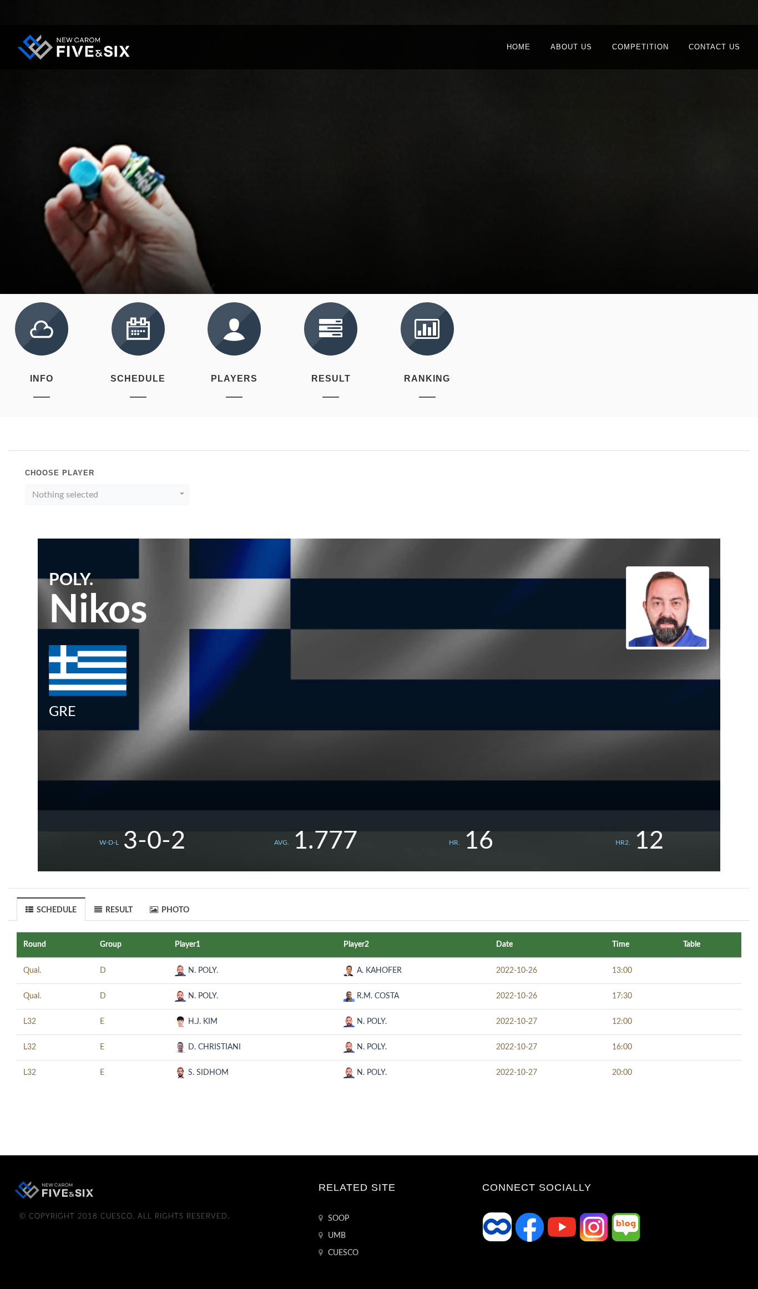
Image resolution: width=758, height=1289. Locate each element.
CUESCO (342, 1253)
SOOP (337, 1218)
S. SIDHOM (207, 1073)
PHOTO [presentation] (174, 910)
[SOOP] (498, 1227)
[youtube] (563, 1227)
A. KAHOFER (378, 971)
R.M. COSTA (377, 996)
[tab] (51, 908)
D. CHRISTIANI (213, 1047)
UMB (336, 1236)
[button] (107, 494)
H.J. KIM (202, 1022)
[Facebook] (530, 1227)
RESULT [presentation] (118, 910)
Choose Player (59, 473)
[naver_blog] (626, 1227)
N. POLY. (202, 971)
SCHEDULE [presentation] (56, 910)
